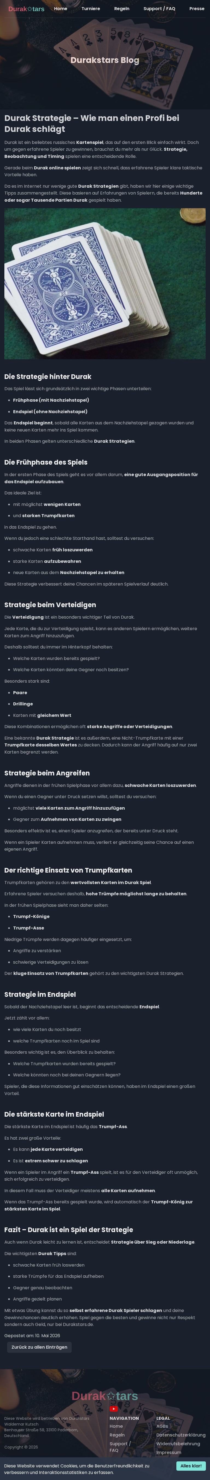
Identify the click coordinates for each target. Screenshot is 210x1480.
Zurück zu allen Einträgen (39, 1347)
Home (60, 8)
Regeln (121, 8)
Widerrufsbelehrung (178, 1444)
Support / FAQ (159, 8)
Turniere (90, 8)
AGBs (162, 1426)
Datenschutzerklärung (181, 1435)
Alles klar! (191, 1466)
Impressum (168, 1452)
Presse (197, 8)
